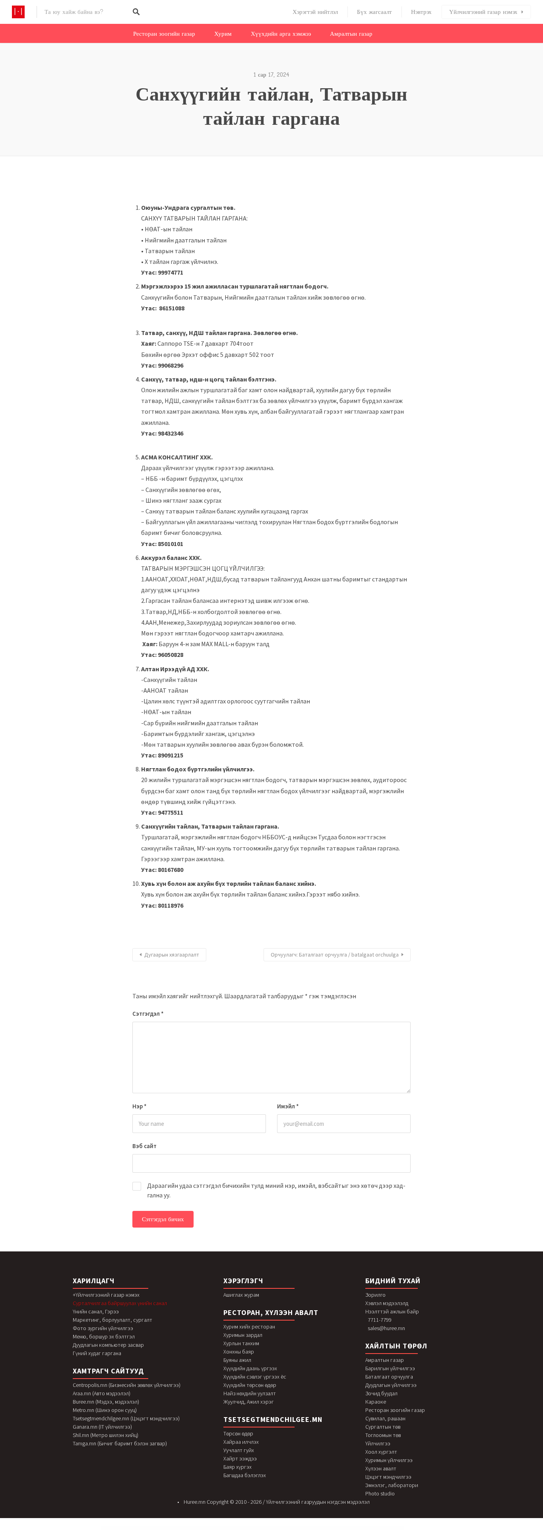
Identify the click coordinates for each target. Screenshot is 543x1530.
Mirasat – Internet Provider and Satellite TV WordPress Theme (305, 1528)
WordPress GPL (177, 1528)
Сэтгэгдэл (148, 1013)
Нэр (139, 1106)
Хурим (223, 33)
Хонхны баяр (238, 1351)
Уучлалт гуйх (238, 1450)
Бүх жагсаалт (374, 11)
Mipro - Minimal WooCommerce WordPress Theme (284, 1528)
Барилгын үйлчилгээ (390, 1368)
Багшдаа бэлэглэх (244, 1475)
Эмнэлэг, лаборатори (391, 1485)
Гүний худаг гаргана (97, 1353)
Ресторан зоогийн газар (164, 33)
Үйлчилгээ (377, 1443)
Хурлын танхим (241, 1343)
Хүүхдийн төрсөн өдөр (249, 1385)
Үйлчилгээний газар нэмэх (483, 11)
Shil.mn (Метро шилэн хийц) (105, 1435)
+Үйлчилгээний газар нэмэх (106, 1294)
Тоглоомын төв (383, 1435)
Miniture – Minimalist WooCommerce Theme (247, 1528)
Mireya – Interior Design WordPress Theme (324, 1528)
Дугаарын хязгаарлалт (171, 954)
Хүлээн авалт (380, 1468)
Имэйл (288, 1106)
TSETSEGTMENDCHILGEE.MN (272, 1419)
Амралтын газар (351, 33)
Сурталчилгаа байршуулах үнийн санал (120, 1303)
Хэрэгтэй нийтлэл (315, 11)
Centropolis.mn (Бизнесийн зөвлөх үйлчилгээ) (126, 1385)
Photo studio (380, 1493)
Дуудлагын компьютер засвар (108, 1344)
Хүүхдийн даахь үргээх (250, 1368)
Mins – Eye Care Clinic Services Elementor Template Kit (265, 1528)
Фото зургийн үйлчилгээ (103, 1328)
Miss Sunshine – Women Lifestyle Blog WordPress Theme (359, 1528)
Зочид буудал (381, 1393)
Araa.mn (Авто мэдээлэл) (101, 1393)
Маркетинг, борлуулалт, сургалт (112, 1319)
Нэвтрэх (421, 11)
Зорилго (375, 1294)
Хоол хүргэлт (381, 1451)
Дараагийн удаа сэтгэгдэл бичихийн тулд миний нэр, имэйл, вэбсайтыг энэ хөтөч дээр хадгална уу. (276, 1190)
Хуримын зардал (242, 1334)
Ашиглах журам (241, 1294)
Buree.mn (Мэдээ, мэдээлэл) (106, 1401)
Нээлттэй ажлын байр (392, 1311)
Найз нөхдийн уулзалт (249, 1393)
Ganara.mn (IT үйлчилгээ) (102, 1426)
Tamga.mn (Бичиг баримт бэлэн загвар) (120, 1443)
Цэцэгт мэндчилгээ (388, 1476)
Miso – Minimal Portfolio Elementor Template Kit (340, 1528)
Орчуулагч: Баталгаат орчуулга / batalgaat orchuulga (335, 954)
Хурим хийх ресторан (249, 1326)
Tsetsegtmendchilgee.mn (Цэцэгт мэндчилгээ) (126, 1418)
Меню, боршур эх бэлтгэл (104, 1336)
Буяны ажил (237, 1359)
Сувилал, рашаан (385, 1418)
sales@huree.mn (386, 1328)
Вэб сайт (144, 1146)
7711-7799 (380, 1319)
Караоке (375, 1401)
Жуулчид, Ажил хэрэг (248, 1401)
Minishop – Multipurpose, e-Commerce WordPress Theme (229, 1528)
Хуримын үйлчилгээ (389, 1460)
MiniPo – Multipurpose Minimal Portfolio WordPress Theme (191, 1528)
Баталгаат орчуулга (389, 1376)
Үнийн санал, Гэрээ (96, 1311)
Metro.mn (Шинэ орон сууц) (105, 1410)
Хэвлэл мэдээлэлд (386, 1303)
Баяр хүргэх (237, 1466)
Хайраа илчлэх (241, 1441)
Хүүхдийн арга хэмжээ (281, 33)
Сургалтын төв (382, 1426)
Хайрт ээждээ (240, 1458)
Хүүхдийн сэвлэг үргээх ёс (254, 1376)
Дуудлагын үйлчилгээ (391, 1385)
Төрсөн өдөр (238, 1433)
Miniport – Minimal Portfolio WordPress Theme (210, 1528)
